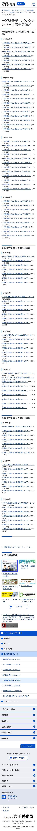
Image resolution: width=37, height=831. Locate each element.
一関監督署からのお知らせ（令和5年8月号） (16, 171)
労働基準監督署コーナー (12, 654)
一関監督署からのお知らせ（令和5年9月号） (16, 167)
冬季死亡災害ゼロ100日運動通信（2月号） (16, 439)
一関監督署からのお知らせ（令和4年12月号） (17, 214)
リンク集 (6, 807)
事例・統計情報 (7, 775)
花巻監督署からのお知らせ (11, 670)
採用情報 (5, 738)
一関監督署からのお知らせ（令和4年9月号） (16, 227)
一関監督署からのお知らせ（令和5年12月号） (17, 154)
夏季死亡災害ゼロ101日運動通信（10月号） (16, 261)
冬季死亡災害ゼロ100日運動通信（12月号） (16, 448)
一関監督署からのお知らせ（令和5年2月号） (16, 205)
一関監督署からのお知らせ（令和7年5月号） (16, 69)
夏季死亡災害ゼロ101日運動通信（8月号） (16, 269)
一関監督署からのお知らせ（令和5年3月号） (16, 201)
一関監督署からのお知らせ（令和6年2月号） (16, 145)
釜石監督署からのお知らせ (11, 675)
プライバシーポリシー (28, 807)
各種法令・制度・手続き (11, 770)
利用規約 (6, 811)
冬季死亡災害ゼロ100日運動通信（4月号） (16, 431)
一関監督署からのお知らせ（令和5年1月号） (16, 210)
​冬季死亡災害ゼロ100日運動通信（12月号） (16, 524)
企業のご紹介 (6, 732)
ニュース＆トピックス (10, 765)
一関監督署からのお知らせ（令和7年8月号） (16, 56)
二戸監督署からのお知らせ (11, 685)
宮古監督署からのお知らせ (11, 664)
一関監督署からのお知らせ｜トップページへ (17, 547)
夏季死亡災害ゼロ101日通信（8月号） (14, 390)
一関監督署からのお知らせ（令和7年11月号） (17, 43)
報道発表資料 (8, 649)
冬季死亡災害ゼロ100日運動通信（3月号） (16, 435)
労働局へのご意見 (18, 758)
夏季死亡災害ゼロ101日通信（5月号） (14, 403)
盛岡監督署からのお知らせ (11, 659)
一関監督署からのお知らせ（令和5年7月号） (16, 176)
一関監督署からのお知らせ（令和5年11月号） (17, 158)
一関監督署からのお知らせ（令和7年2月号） (16, 86)
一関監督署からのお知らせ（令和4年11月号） (17, 218)
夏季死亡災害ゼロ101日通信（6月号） (14, 399)
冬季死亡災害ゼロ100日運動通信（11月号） (16, 452)
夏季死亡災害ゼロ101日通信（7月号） (14, 395)
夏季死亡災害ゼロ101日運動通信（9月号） (16, 265)
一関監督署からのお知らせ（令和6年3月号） (16, 141)
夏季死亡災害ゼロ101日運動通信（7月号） (16, 274)
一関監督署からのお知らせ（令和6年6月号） (16, 120)
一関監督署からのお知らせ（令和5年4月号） (16, 189)
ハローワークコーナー (11, 701)
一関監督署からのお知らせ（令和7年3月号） (16, 81)
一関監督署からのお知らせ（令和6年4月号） (16, 129)
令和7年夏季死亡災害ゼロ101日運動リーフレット (18, 256)
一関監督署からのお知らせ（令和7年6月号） (16, 64)
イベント (7, 643)
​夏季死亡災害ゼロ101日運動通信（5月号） (16, 361)
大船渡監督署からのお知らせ (12, 691)
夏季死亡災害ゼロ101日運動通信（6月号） (16, 278)
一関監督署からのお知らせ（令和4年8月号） (16, 231)
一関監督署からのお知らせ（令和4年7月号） (16, 235)
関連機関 (5, 715)
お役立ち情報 (6, 727)
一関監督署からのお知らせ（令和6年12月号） (17, 94)
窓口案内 (5, 781)
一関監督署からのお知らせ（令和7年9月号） (16, 51)
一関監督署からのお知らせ (11, 680)
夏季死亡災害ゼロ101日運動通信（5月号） (16, 282)
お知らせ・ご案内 (8, 709)
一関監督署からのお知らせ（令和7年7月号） (16, 60)
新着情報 (7, 638)
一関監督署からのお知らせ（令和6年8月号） (16, 112)
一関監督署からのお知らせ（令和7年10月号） (17, 47)
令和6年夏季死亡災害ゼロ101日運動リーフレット (18, 297)
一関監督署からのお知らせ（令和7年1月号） (16, 90)
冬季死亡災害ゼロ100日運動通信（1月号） (16, 444)
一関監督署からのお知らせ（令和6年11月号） (17, 99)
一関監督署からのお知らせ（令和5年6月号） (16, 180)
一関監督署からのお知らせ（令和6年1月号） (16, 150)
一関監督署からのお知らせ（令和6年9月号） (16, 107)
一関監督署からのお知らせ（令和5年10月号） (17, 163)
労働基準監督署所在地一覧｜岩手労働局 (16, 696)
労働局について (7, 786)
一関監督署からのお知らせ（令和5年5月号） (16, 184)
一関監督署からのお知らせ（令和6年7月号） (16, 116)
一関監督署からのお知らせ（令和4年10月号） (17, 222)
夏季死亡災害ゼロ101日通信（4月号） (14, 408)
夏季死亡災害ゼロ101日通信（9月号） (14, 386)
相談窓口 (5, 721)
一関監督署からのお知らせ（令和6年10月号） (17, 103)
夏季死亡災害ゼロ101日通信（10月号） (15, 382)
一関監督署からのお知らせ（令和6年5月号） (16, 124)
